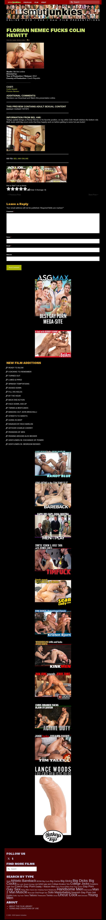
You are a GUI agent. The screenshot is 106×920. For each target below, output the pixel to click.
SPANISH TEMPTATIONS (18, 384)
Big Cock (46, 881)
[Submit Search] (71, 2)
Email (8, 246)
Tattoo (26, 896)
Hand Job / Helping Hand (39, 890)
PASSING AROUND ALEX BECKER (22, 436)
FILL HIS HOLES (15, 392)
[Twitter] (8, 859)
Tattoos (33, 895)
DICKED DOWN (14, 388)
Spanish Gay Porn (81, 892)
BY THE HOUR (14, 396)
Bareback (29, 881)
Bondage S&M (33, 884)
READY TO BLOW (15, 368)
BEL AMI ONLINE (21, 159)
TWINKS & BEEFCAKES (18, 408)
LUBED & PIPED (15, 380)
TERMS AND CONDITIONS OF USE (24, 908)
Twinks (49, 895)
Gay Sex (13, 889)
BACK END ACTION (16, 400)
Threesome (41, 896)
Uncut (55, 895)
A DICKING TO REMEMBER (19, 372)
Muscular (31, 893)
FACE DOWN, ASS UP (17, 404)
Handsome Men (70, 889)
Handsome (52, 890)
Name (8, 237)
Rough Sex (43, 893)
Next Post (93, 195)
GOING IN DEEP (15, 420)
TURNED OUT (14, 376)
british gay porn (45, 884)
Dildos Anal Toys (71, 887)
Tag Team (20, 895)
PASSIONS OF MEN (16, 432)
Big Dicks (66, 880)
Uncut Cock (67, 895)
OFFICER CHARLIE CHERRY (20, 428)
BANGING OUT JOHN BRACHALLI (22, 412)
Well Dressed (82, 895)
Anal (8, 881)
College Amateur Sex (61, 884)
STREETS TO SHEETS (17, 416)
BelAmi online (21, 40)
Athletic (16, 881)
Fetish (80, 887)
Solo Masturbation (59, 892)
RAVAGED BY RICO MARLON (20, 424)
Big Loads (20, 884)
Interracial (88, 890)
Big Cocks (55, 881)
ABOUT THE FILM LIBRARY (20, 906)
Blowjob (26, 884)
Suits (15, 896)
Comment (10, 211)
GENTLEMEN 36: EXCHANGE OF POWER (26, 440)
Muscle (21, 892)
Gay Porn (88, 886)
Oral (37, 893)
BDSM (39, 881)
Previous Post (15, 195)
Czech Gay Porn (25, 886)
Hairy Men (25, 890)
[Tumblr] (12, 859)
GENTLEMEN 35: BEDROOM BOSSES (24, 444)
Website (9, 254)
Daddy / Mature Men (45, 886)
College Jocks (79, 883)
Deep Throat (60, 887)
